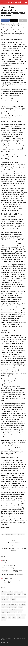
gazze (3, 596)
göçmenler (13, 599)
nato (3, 612)
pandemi (8, 612)
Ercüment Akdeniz (14, 2)
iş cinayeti (19, 602)
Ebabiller (4, 560)
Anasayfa (3, 638)
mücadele (14, 607)
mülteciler (20, 609)
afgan (11, 591)
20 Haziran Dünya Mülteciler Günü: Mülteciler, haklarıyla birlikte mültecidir (13, 571)
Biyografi (10, 638)
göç (11, 596)
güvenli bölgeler (10, 534)
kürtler (8, 607)
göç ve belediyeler (6, 602)
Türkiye (19, 617)
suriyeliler (4, 617)
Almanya (20, 591)
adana (6, 591)
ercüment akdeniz (11, 594)
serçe (8, 614)
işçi (25, 602)
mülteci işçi (4, 609)
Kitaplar (3, 639)
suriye (22, 534)
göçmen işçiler (5, 599)
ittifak (13, 602)
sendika (3, 614)
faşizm (19, 594)
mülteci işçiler (12, 609)
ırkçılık (3, 620)
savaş (19, 612)
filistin (24, 594)
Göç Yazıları (16, 638)
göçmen (16, 596)
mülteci (17, 534)
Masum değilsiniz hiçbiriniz (9, 568)
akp (15, 591)
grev (8, 596)
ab (2, 591)
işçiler (3, 604)
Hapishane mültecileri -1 (9, 563)
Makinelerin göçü (7, 578)
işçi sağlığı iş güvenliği (12, 604)
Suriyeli (23, 614)
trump (14, 617)
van (23, 617)
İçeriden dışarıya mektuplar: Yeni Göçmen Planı (11, 581)
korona (3, 607)
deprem (3, 594)
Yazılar (23, 638)
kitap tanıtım (22, 604)
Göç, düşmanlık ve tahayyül (10, 565)
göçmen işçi (23, 596)
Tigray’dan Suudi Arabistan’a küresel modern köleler (12, 575)
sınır (10, 617)
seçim (13, 614)
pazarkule (14, 612)
